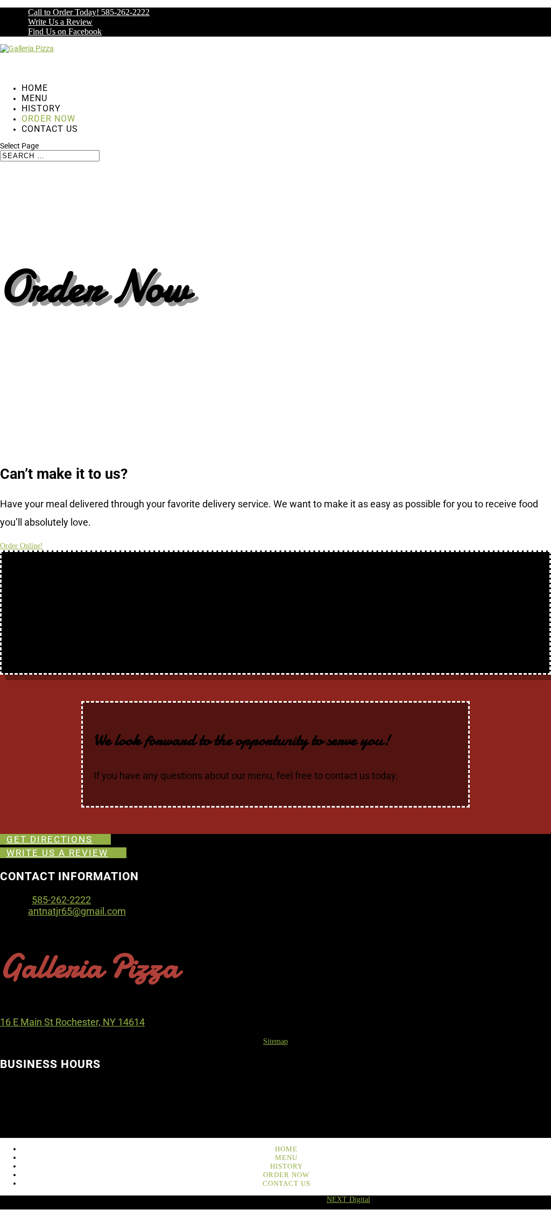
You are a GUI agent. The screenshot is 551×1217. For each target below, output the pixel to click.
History (286, 1166)
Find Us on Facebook (65, 31)
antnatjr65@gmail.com (77, 911)
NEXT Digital (348, 1199)
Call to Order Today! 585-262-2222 (89, 12)
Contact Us (50, 129)
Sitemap (275, 1041)
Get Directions (49, 839)
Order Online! (21, 546)
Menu (286, 1158)
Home (286, 1149)
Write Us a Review (60, 21)
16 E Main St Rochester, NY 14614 (72, 1022)
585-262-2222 (61, 899)
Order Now (286, 1175)
